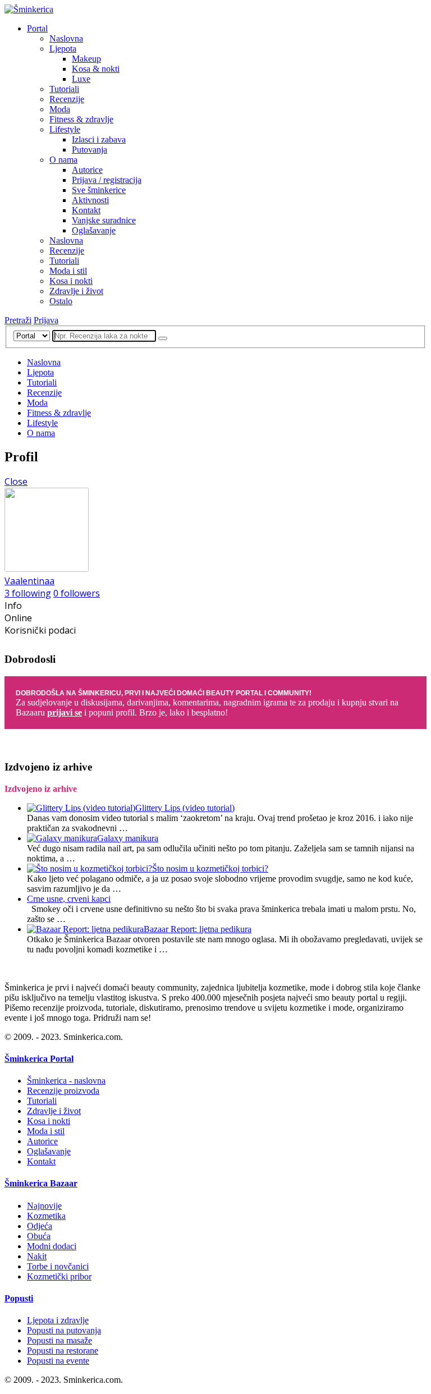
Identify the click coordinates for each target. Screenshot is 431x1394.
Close (15, 481)
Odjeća (39, 1226)
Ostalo (60, 301)
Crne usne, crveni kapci (69, 899)
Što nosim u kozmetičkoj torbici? (210, 868)
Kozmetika (46, 1216)
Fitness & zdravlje (81, 119)
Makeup (86, 58)
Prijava (46, 320)
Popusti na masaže (59, 1340)
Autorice (87, 170)
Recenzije (66, 99)
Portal (37, 28)
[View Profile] (46, 568)
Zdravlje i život (76, 291)
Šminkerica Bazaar (40, 1183)
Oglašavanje (94, 230)
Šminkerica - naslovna (66, 1080)
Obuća (39, 1236)
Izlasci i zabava (99, 139)
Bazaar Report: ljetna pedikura (197, 929)
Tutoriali (64, 89)
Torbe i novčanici (58, 1266)
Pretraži (17, 320)
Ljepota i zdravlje (58, 1320)
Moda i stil (68, 271)
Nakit (37, 1256)
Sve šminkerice (99, 190)
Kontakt (86, 210)
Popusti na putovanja (64, 1330)
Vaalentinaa (29, 581)
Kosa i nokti (71, 281)
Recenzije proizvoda (63, 1090)
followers (76, 593)
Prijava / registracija (106, 180)
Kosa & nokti (96, 69)
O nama (63, 159)
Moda (59, 109)
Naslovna (66, 38)
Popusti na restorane (62, 1350)
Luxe (81, 79)
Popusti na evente (58, 1360)
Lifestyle (64, 129)
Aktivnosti (90, 200)
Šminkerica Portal (39, 1058)
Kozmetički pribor (59, 1276)
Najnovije (44, 1205)
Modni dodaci (51, 1246)
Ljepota (62, 48)
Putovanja (89, 149)
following (27, 593)
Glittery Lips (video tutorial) (185, 808)
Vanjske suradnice (104, 220)
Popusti (18, 1298)
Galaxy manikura (127, 838)
